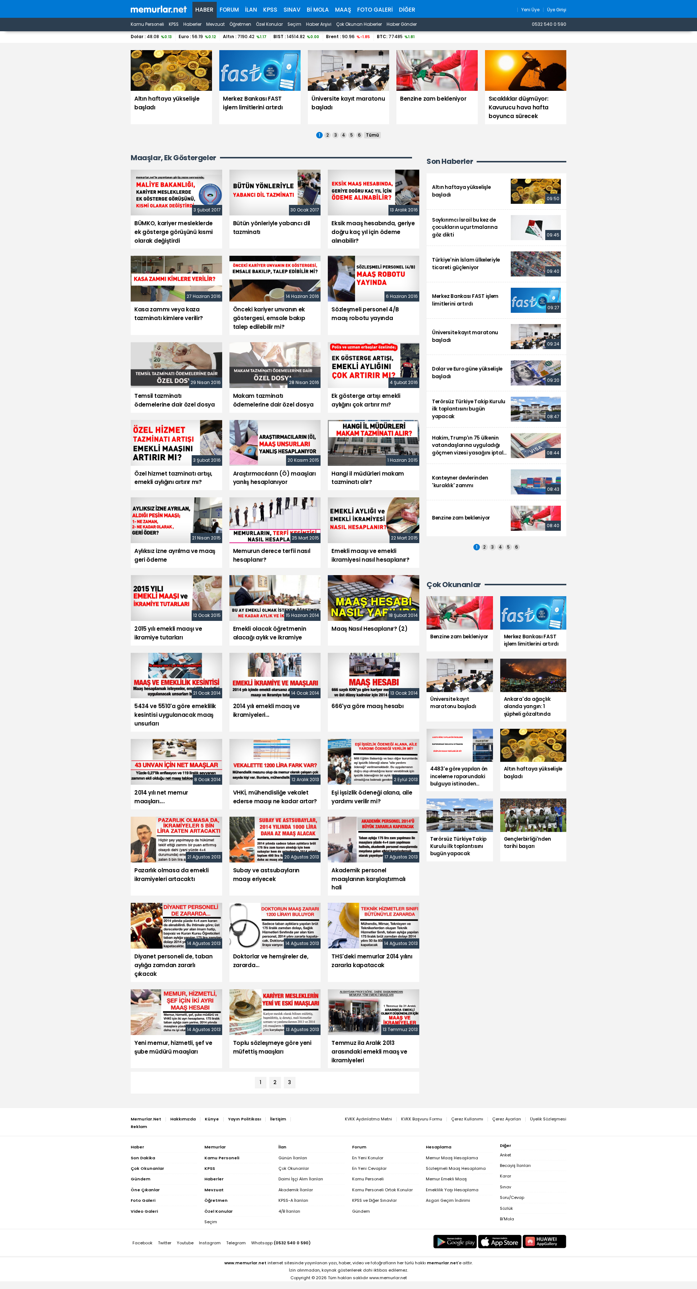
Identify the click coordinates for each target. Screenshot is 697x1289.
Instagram (210, 1243)
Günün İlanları (292, 1158)
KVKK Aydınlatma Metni (368, 1119)
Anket (505, 1155)
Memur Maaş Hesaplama (452, 1158)
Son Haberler (450, 161)
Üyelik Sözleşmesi (548, 1119)
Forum (229, 9)
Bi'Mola (507, 1219)
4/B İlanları (289, 1211)
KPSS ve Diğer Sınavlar (374, 1200)
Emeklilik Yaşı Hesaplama (452, 1190)
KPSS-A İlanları (293, 1200)
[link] (496, 191)
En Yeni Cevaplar (369, 1168)
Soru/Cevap (512, 1197)
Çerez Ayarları (506, 1119)
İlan (251, 9)
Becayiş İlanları (515, 1165)
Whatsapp (281, 1243)
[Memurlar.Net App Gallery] (544, 1241)
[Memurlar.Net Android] (455, 1241)
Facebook (142, 1243)
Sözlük (506, 1208)
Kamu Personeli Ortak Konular (382, 1190)
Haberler (192, 24)
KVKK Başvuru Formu (421, 1119)
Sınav (292, 9)
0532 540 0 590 (549, 24)
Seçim (294, 24)
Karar (505, 1176)
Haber (204, 9)
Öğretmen (240, 24)
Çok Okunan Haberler (359, 24)
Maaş (343, 9)
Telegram (236, 1243)
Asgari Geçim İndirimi (448, 1200)
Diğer (407, 9)
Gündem (361, 1211)
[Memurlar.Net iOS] (500, 1241)
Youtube (185, 1243)
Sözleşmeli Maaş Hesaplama (456, 1168)
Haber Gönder (402, 24)
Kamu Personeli (147, 24)
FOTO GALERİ (375, 9)
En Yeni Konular (367, 1158)
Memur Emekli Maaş (446, 1179)
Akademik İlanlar (295, 1190)
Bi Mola (318, 9)
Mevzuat (215, 24)
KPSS (270, 9)
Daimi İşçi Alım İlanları (300, 1179)
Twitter (164, 1243)
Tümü (372, 135)
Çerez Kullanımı (467, 1119)
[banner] (159, 9)
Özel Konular (269, 24)
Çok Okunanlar (293, 1168)
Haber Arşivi (318, 24)
